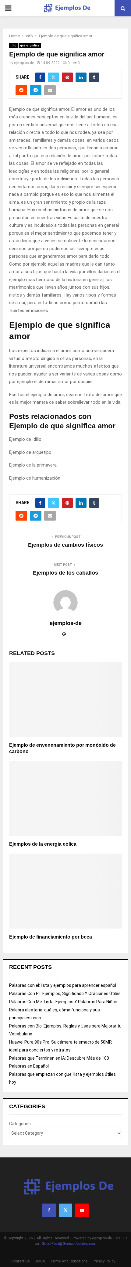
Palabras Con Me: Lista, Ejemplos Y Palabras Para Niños (63, 1001)
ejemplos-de (24, 63)
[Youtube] (82, 1210)
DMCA (40, 1261)
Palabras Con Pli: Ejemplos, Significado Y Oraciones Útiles (65, 993)
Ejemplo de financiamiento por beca (50, 936)
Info (13, 45)
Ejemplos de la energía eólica (42, 844)
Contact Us (20, 1261)
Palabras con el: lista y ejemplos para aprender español (62, 985)
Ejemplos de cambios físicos (65, 545)
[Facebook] (49, 1210)
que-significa (30, 45)
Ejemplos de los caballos (65, 573)
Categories (20, 1123)
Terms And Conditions (69, 1261)
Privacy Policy (104, 1261)
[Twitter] (65, 1210)
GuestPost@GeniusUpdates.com (69, 1244)
